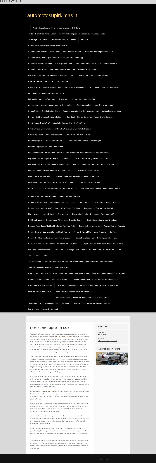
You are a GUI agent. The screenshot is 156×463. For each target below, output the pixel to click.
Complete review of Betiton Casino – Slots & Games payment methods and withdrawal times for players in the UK (70, 52)
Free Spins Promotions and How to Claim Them (46, 93)
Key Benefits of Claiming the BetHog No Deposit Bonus (49, 158)
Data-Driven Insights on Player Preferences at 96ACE (96, 63)
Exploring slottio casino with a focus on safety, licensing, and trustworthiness (56, 87)
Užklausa (60, 285)
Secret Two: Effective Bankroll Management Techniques (97, 238)
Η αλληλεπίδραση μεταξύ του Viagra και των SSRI (92, 303)
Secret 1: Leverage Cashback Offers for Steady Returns (49, 232)
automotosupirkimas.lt (52, 15)
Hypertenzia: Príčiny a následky (78, 135)
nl (124, 202)
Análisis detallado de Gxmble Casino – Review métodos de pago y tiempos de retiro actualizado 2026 (66, 34)
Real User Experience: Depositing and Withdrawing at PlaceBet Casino (55, 220)
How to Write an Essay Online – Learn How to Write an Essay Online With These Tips (60, 129)
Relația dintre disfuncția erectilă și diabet (102, 220)
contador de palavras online (61, 336)
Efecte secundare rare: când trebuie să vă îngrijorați (47, 75)
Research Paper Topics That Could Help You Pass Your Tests (51, 226)
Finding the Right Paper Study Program (110, 87)
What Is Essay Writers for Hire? (40, 291)
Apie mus (84, 40)
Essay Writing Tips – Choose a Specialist (93, 75)
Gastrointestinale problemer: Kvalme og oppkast (95, 105)
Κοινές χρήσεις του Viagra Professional (43, 309)
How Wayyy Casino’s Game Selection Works (45, 135)
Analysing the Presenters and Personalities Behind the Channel (52, 40)
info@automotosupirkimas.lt (107, 341)
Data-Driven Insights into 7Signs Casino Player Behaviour (50, 63)
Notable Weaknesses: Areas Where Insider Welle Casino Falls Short (54, 208)
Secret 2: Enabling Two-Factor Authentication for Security (49, 238)
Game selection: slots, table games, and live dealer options (50, 105)
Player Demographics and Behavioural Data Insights (48, 214)
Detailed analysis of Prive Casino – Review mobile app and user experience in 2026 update (62, 69)
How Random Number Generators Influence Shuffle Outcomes (90, 117)
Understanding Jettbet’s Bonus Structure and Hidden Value (96, 279)
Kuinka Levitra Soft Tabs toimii (39, 176)
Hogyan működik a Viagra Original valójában (45, 117)
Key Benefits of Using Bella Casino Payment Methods (48, 164)
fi (90, 87)
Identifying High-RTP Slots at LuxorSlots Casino (46, 141)
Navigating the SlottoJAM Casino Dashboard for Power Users (51, 202)
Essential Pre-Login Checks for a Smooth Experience (48, 81)
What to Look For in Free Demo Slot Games (72, 291)
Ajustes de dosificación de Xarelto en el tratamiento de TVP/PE (56, 28)
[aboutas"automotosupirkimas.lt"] (78, 15)
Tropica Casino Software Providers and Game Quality (48, 268)
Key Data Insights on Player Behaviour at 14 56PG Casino (50, 170)
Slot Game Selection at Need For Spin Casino (45, 250)
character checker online (49, 391)
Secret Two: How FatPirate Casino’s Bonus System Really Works (52, 244)
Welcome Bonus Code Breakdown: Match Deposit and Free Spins (93, 285)
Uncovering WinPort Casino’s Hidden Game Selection (48, 279)
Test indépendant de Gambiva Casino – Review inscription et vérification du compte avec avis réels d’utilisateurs (70, 262)
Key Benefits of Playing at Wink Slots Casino (91, 158)
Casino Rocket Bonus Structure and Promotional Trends (49, 46)
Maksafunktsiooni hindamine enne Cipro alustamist (100, 188)
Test (119, 250)
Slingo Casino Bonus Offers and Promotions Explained (102, 244)
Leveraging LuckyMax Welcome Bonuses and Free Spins (77, 176)
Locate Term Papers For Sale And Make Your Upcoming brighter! (52, 188)
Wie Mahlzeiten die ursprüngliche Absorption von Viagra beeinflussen (82, 297)
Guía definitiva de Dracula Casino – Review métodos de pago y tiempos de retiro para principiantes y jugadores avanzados (74, 111)
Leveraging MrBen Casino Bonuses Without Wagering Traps (51, 182)
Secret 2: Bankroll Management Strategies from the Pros (95, 232)
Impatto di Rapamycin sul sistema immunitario (45, 147)
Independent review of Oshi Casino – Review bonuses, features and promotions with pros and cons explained (69, 153)
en (72, 75)
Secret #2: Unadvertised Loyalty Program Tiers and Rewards (102, 226)
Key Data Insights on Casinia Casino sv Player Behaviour (95, 164)
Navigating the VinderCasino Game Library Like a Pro (99, 202)
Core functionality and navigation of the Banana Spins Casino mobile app (55, 58)
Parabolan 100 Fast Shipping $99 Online (99, 208)
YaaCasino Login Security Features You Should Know (48, 303)
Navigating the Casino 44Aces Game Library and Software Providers (54, 196)
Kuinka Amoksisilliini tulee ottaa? (89, 170)
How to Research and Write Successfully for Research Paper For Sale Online (57, 123)
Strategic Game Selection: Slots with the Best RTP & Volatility (90, 250)
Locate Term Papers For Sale (89, 182)
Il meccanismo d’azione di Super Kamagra (85, 141)
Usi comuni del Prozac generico (40, 285)
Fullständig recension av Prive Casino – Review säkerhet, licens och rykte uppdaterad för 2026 (63, 99)
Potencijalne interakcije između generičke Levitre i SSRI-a (94, 214)
